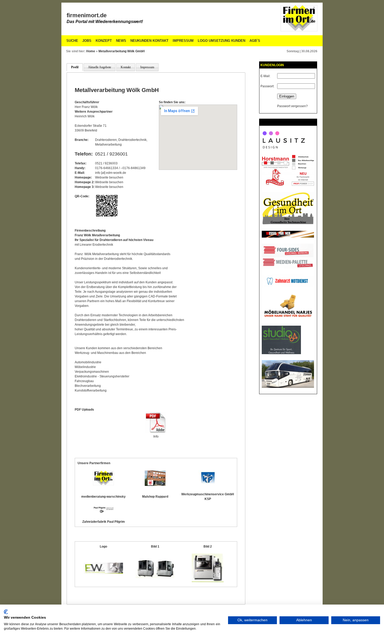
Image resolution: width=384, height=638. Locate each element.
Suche (72, 41)
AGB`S (254, 41)
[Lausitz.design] (283, 148)
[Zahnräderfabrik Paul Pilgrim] (103, 512)
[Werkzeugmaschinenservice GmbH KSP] (207, 485)
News (121, 41)
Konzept (104, 41)
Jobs (86, 41)
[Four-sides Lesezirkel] (288, 267)
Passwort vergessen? (292, 106)
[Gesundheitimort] (288, 224)
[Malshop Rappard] (155, 485)
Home (90, 51)
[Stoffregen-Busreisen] (288, 387)
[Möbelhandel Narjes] (288, 318)
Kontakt (126, 67)
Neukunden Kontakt (149, 41)
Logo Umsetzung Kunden (221, 41)
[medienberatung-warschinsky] (103, 484)
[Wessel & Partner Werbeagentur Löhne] (288, 236)
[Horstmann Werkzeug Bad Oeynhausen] (288, 185)
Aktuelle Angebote (99, 67)
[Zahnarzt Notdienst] (288, 286)
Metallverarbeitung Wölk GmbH (121, 51)
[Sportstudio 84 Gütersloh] (281, 353)
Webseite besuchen (109, 177)
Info (156, 436)
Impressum (183, 41)
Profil (74, 67)
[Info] (156, 432)
